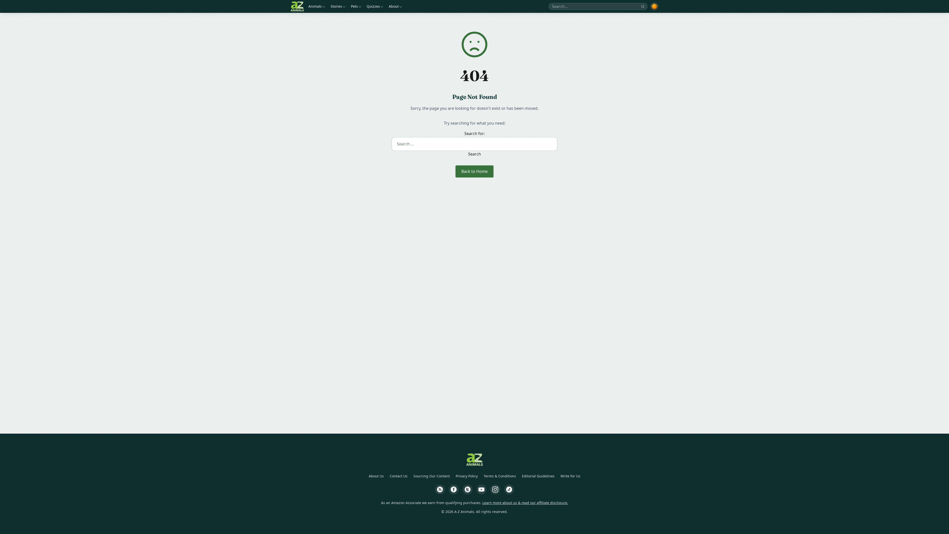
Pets (354, 6)
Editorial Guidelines (538, 476)
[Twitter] (468, 489)
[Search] (643, 6)
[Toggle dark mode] (654, 6)
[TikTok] (509, 489)
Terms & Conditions (500, 476)
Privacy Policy (467, 476)
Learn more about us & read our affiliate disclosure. (525, 502)
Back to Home (474, 171)
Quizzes (373, 6)
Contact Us (399, 476)
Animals (315, 6)
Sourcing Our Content (431, 476)
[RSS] (440, 489)
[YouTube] (481, 489)
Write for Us (570, 476)
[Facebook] (454, 489)
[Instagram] (495, 489)
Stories (336, 6)
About (394, 6)
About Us (376, 476)
